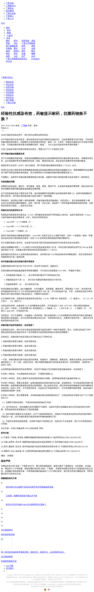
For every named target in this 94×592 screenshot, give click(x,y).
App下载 (9, 566)
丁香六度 (10, 59)
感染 (33, 41)
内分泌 (9, 61)
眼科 (33, 51)
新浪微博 (10, 11)
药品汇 (24, 59)
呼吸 (8, 43)
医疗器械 (10, 46)
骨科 (9, 30)
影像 (23, 54)
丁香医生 (10, 8)
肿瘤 (9, 33)
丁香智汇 (10, 16)
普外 (16, 54)
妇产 (23, 56)
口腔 (23, 48)
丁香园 (4, 77)
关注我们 (10, 568)
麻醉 (33, 54)
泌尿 (8, 56)
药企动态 (10, 85)
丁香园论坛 (11, 6)
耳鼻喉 (9, 48)
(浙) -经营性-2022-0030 (59, 575)
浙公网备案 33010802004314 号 (78, 575)
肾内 (16, 41)
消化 (16, 43)
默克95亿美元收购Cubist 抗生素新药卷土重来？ (26, 504)
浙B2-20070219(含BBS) (43, 575)
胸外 (8, 41)
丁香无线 (10, 3)
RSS (3, 107)
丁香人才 (10, 19)
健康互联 (18, 59)
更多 (8, 38)
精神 (8, 51)
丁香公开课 (26, 43)
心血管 (10, 35)
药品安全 (10, 95)
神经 (8, 28)
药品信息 (10, 90)
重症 (16, 48)
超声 (23, 46)
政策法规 (10, 87)
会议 (33, 56)
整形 (8, 54)
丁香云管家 (11, 13)
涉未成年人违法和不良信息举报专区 (69, 584)
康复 (33, 46)
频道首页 (10, 82)
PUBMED (35, 59)
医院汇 (17, 51)
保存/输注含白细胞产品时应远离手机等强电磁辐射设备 (29, 487)
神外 (23, 51)
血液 (16, 46)
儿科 (16, 56)
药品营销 (10, 92)
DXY (22, 575)
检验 (33, 43)
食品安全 (10, 97)
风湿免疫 (25, 41)
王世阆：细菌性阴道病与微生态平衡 (21, 496)
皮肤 (33, 48)
